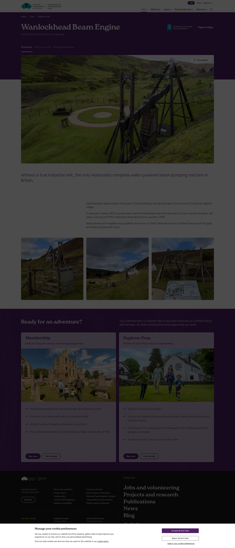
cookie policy (103, 541)
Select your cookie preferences (180, 543)
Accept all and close (180, 530)
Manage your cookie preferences (55, 529)
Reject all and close (180, 538)
